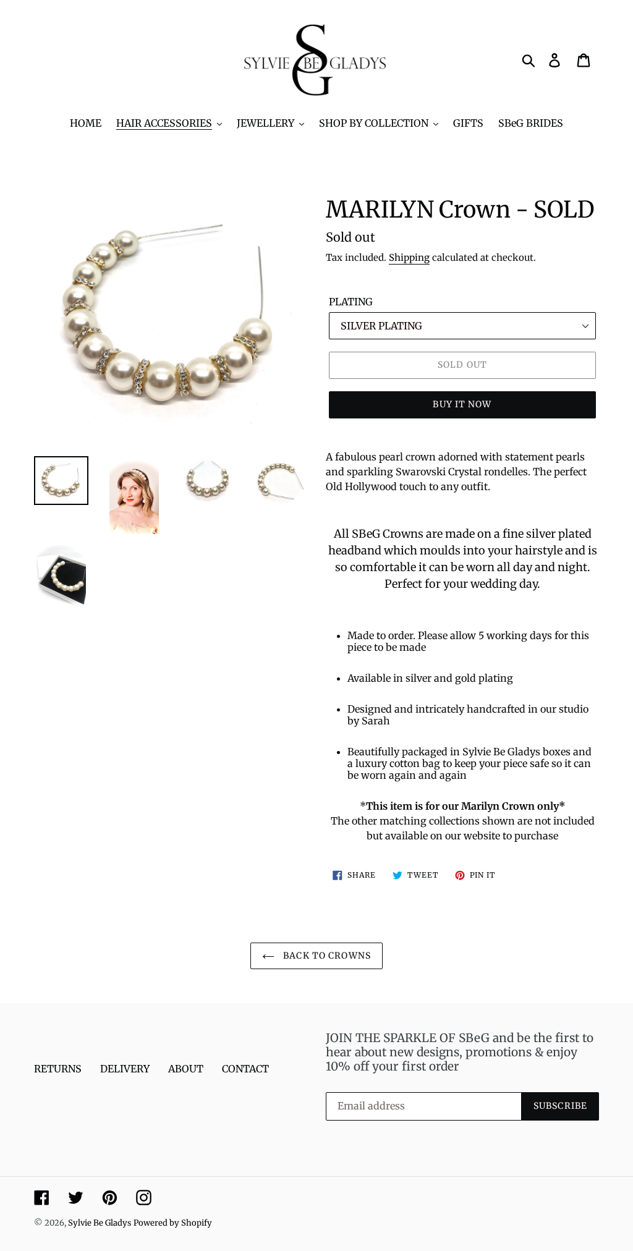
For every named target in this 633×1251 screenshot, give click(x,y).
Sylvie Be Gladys (99, 1223)
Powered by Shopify (173, 1223)
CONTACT (245, 1068)
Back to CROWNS (326, 955)
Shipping (409, 257)
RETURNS (58, 1068)
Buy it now (462, 404)
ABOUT (185, 1068)
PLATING (351, 301)
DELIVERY (125, 1068)
